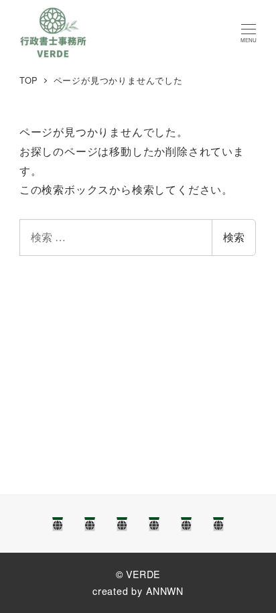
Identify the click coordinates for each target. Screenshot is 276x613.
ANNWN (165, 591)
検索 (234, 237)
